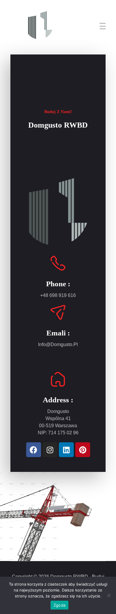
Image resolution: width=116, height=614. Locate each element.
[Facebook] (33, 449)
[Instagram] (50, 449)
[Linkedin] (66, 449)
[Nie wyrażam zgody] (109, 595)
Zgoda (59, 605)
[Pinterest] (82, 449)
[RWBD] (40, 25)
